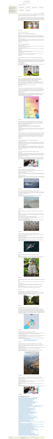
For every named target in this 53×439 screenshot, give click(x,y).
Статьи (29, 3)
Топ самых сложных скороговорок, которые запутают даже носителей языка (30, 88)
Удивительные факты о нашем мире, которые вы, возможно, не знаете (29, 343)
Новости (26, 3)
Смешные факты (28, 7)
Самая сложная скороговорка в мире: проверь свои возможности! (26, 408)
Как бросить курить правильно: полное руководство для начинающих (27, 410)
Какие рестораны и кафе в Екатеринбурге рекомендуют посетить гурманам (27, 409)
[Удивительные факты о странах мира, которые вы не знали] (31, 300)
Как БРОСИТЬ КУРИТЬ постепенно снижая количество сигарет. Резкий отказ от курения (29, 434)
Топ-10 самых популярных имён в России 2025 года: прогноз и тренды (27, 403)
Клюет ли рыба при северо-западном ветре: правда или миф (26, 400)
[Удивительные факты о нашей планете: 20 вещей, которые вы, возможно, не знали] (31, 226)
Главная (23, 3)
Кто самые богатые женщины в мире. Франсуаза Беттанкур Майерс (26, 433)
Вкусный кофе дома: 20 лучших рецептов (23, 414)
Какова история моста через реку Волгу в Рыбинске (26, 33)
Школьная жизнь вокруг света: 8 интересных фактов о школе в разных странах (28, 425)
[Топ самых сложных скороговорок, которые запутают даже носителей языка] (31, 107)
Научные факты (41, 7)
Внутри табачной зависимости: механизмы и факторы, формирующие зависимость (28, 417)
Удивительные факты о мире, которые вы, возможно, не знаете (28, 151)
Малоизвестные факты (34, 7)
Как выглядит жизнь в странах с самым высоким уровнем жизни (26, 415)
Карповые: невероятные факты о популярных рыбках (25, 430)
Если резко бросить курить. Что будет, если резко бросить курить (26, 431)
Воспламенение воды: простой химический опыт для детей (26, 424)
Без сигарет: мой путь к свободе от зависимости (24, 419)
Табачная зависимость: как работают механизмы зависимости (26, 418)
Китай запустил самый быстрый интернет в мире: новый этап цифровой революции (28, 397)
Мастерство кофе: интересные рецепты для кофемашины (25, 413)
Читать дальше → (20, 55)
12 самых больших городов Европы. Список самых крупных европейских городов (28, 427)
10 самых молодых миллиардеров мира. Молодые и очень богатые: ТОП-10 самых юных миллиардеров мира (31, 426)
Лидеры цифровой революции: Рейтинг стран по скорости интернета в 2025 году (28, 398)
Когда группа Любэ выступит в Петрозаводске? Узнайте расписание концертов (31, 132)
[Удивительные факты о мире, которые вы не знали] (31, 183)
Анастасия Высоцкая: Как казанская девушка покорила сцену (28, 140)
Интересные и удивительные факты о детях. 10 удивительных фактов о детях (31, 13)
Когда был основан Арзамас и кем (23, 44)
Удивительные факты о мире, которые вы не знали (26, 169)
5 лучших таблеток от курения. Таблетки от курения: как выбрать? (26, 428)
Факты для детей (28, 10)
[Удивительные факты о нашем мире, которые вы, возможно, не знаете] (31, 362)
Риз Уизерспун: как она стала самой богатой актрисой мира (26, 423)
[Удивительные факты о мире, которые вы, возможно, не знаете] (31, 163)
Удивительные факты (21, 7)
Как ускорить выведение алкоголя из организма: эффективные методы (27, 402)
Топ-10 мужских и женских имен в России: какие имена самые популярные (30, 57)
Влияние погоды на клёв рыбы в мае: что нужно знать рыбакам (26, 399)
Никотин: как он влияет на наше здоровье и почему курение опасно (26, 420)
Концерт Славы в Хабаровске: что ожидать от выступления (26, 411)
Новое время (26, 1)
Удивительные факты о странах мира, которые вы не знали (28, 291)
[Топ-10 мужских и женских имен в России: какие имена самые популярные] (31, 71)
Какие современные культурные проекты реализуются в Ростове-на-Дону (27, 401)
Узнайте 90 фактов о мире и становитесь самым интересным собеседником (27, 416)
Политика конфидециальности (22, 437)
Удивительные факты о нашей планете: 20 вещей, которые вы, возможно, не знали (12, 8)
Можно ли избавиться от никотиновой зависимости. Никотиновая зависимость (28, 429)
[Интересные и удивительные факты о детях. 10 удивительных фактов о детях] (31, 25)
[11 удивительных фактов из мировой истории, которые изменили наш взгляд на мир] (31, 288)
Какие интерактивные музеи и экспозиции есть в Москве (25, 404)
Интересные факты (21, 10)
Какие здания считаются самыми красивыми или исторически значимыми (30, 121)
